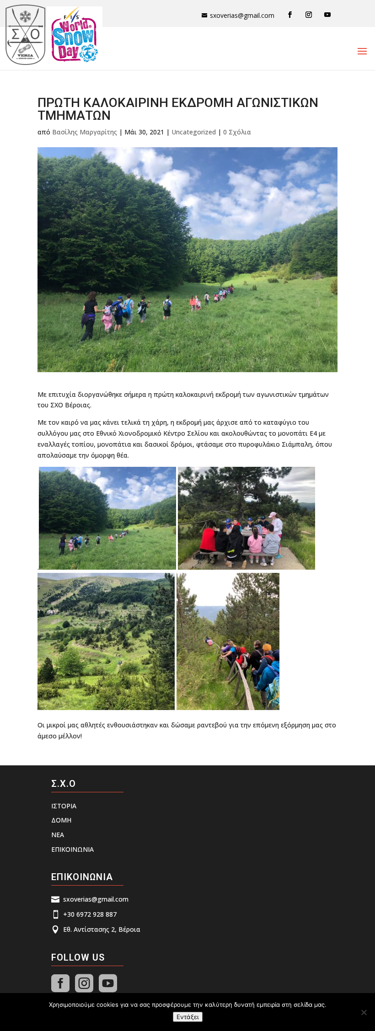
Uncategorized (193, 132)
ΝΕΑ (57, 834)
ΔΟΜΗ (61, 820)
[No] (363, 1012)
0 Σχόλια (237, 132)
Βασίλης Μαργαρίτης (84, 132)
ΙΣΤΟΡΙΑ (63, 805)
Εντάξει (188, 1016)
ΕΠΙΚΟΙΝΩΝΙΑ (72, 849)
